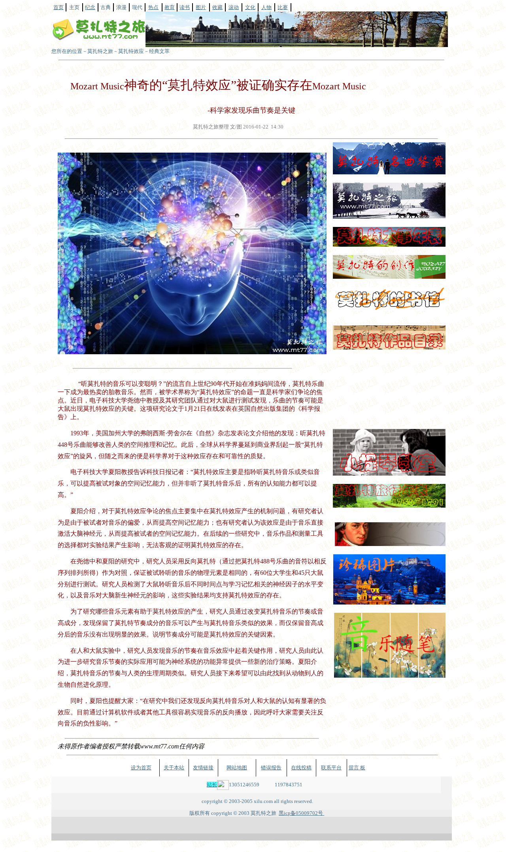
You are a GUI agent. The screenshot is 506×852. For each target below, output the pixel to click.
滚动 (233, 7)
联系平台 (331, 768)
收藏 (217, 7)
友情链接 (203, 768)
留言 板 (357, 768)
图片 (201, 7)
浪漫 (121, 7)
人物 (266, 7)
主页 (74, 7)
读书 (184, 7)
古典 (105, 7)
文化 (250, 7)
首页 (58, 7)
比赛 (283, 7)
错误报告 (271, 768)
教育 (169, 7)
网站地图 (237, 768)
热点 (153, 7)
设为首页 (141, 768)
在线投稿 (301, 768)
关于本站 (174, 768)
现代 (137, 7)
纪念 (90, 7)
